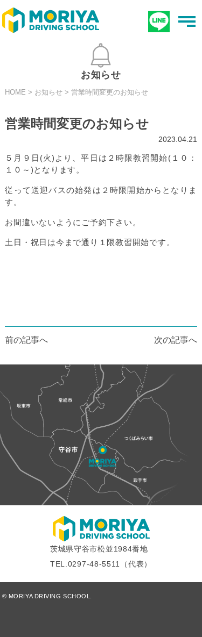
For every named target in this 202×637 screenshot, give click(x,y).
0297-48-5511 (94, 564)
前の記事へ (26, 340)
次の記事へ (175, 340)
